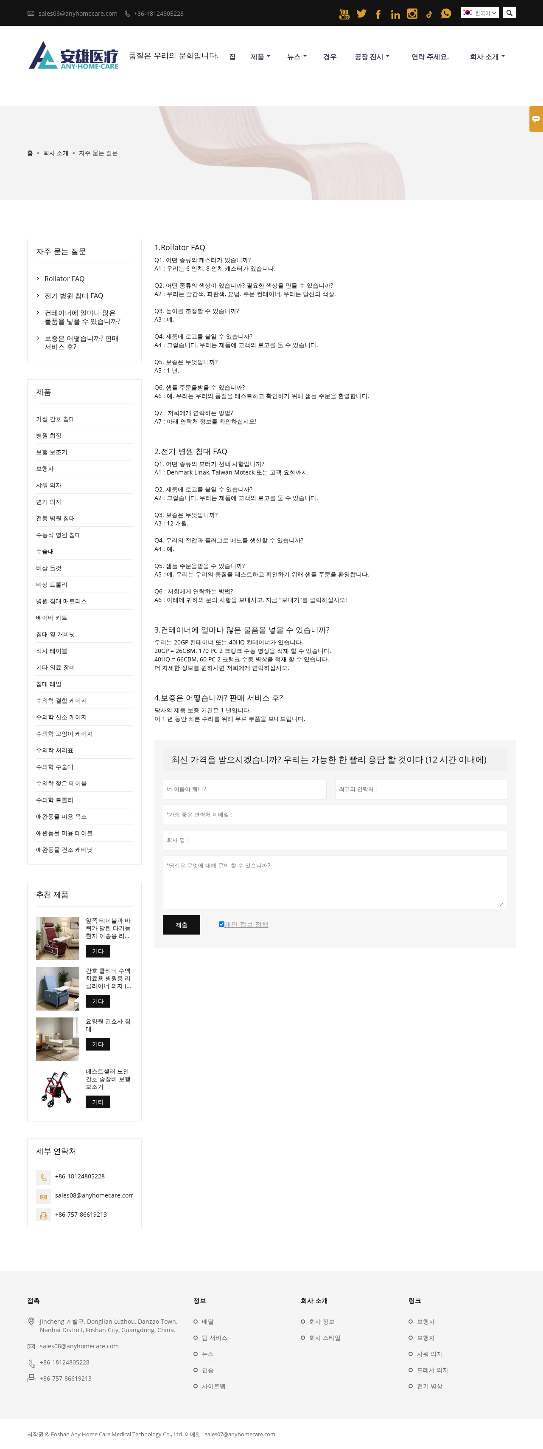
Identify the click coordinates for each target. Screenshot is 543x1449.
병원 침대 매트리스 (61, 601)
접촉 (33, 1300)
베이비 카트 (51, 617)
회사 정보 (322, 1321)
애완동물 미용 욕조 (61, 816)
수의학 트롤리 (54, 800)
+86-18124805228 (159, 13)
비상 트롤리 (51, 584)
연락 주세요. (430, 56)
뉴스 (294, 56)
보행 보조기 (51, 452)
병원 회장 (49, 435)
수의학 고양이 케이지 (64, 733)
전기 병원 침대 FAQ (74, 295)
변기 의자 (49, 501)
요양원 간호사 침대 (108, 1025)
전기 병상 (429, 1386)
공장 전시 (369, 56)
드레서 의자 (432, 1370)
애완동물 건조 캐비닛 (64, 849)
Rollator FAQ (64, 278)
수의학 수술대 (54, 767)
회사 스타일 (325, 1337)
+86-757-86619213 (81, 1214)
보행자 (45, 468)
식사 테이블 (51, 651)
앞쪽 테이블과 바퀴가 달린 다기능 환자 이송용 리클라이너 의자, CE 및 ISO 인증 (108, 928)
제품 (257, 56)
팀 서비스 (214, 1337)
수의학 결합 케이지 (61, 700)
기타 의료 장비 (55, 667)
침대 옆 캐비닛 (55, 634)
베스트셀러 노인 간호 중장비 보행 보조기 (108, 1079)
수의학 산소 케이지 (61, 717)
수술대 (45, 551)
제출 (182, 924)
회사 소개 (484, 56)
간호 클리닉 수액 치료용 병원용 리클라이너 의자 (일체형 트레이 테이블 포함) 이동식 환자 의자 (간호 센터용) (109, 978)
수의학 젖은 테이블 (61, 783)
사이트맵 (214, 1386)
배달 (208, 1321)
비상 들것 (49, 568)
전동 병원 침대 (55, 518)
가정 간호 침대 (55, 419)
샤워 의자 (49, 485)
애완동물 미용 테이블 (64, 833)
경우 (330, 56)
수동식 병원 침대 (58, 535)
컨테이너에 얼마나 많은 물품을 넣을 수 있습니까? (82, 316)
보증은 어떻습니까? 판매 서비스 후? (82, 342)
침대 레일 (49, 684)
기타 (98, 951)
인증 (208, 1370)
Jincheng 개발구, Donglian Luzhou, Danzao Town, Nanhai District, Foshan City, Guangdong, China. (108, 1325)
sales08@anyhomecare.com (78, 13)
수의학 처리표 (54, 750)
